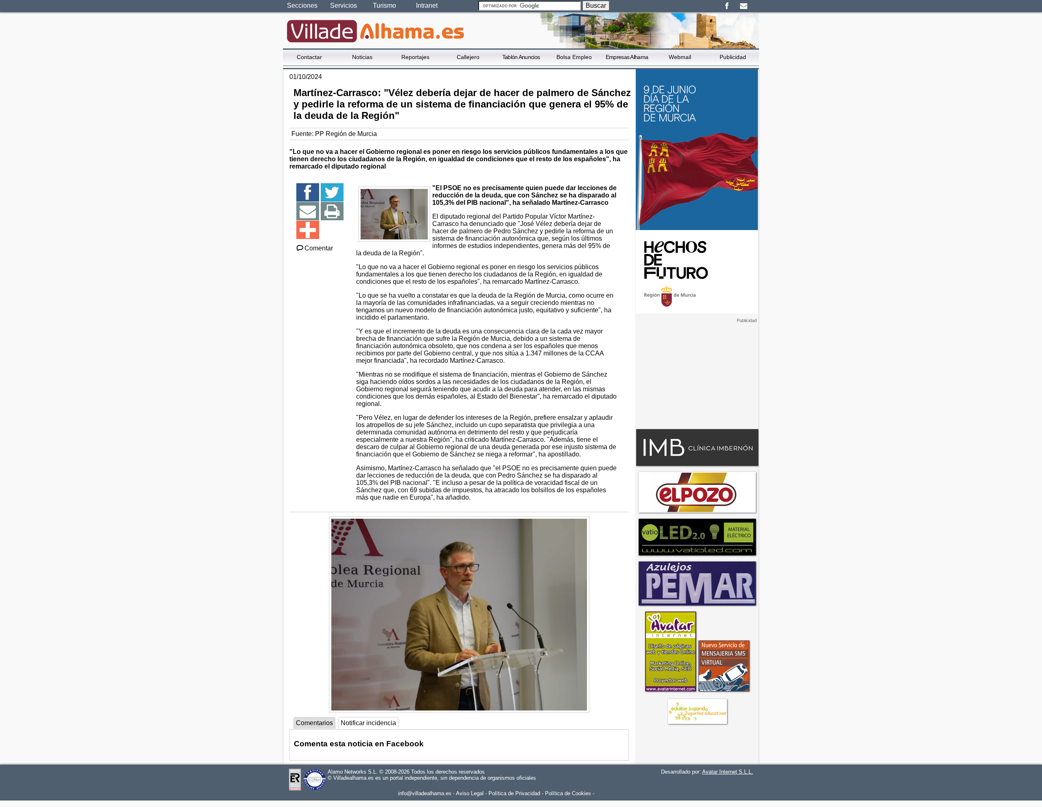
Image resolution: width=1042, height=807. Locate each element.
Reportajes (415, 57)
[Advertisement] (697, 374)
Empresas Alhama (627, 57)
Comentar (318, 248)
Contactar (309, 57)
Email (743, 6)
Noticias (362, 57)
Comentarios (314, 722)
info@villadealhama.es (424, 793)
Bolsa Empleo (574, 57)
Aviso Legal (470, 793)
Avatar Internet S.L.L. (727, 772)
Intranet (427, 5)
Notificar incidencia (368, 722)
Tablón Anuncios (521, 57)
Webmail (680, 57)
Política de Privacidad (514, 793)
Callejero (468, 57)
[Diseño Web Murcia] (670, 691)
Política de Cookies (568, 793)
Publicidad (733, 57)
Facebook (726, 6)
